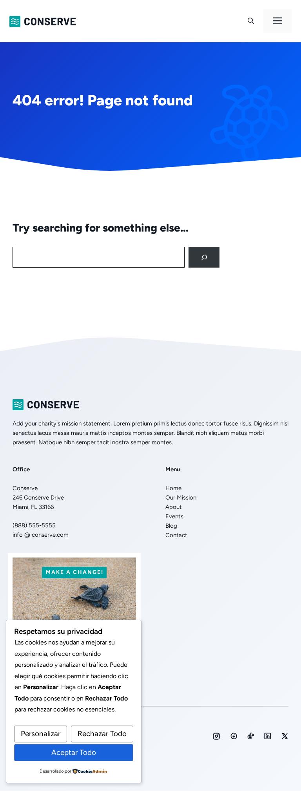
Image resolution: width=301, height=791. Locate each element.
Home (173, 488)
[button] (250, 21)
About (173, 506)
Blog (171, 525)
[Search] (204, 257)
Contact (176, 535)
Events (174, 516)
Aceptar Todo (73, 752)
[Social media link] (216, 736)
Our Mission (180, 497)
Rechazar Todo (102, 733)
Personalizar (40, 733)
